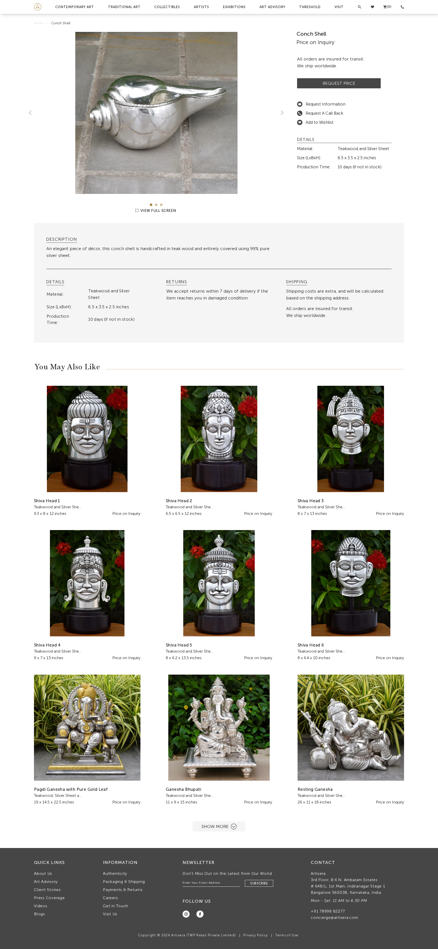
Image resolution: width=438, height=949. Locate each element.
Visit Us (110, 914)
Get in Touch (115, 905)
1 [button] (151, 205)
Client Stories (47, 889)
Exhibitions (234, 7)
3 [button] (161, 205)
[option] (156, 113)
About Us (43, 873)
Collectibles (167, 7)
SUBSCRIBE (259, 883)
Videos (40, 905)
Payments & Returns (123, 889)
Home (38, 23)
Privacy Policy (255, 935)
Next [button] (280, 112)
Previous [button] (32, 112)
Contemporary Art (74, 7)
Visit (339, 7)
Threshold (310, 7)
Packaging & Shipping (124, 881)
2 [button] (156, 205)
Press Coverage (49, 897)
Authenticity (115, 873)
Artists (201, 7)
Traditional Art (124, 7)
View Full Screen (157, 210)
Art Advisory (272, 7)
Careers (110, 897)
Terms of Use (286, 935)
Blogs (39, 914)
